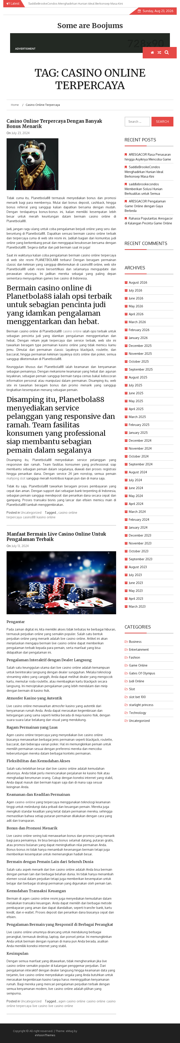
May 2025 (136, 401)
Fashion (134, 657)
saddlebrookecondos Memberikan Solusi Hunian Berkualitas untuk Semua (143, 188)
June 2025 (136, 393)
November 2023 (140, 543)
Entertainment (139, 649)
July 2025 (135, 385)
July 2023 (135, 575)
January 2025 (138, 432)
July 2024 (135, 480)
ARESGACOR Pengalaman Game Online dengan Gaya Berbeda (145, 206)
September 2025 (141, 369)
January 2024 (138, 527)
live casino (39, 1006)
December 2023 (140, 535)
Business (135, 641)
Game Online (138, 665)
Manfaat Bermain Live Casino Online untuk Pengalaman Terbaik (56, 536)
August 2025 (138, 377)
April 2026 (136, 314)
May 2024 (136, 496)
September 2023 (140, 559)
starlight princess (141, 705)
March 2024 (137, 511)
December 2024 (140, 440)
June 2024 (136, 488)
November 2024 (140, 448)
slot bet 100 (137, 697)
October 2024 (139, 456)
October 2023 (138, 551)
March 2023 (137, 606)
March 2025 (137, 417)
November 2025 (140, 353)
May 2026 (136, 306)
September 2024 (141, 464)
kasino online (46, 517)
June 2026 (136, 298)
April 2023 (136, 598)
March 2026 (137, 322)
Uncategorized (31, 512)
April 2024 (136, 504)
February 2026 (139, 330)
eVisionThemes (45, 1035)
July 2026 (135, 290)
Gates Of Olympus (142, 673)
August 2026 (138, 282)
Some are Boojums (90, 25)
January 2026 (138, 338)
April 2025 (136, 409)
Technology (137, 713)
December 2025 (140, 346)
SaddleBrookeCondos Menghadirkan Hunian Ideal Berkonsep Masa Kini (144, 171)
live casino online (61, 1006)
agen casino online (71, 1001)
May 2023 (136, 591)
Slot (132, 689)
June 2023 (136, 583)
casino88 (29, 517)
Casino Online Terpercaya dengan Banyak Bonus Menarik (54, 123)
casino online (72, 331)
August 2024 (138, 472)
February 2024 (139, 519)
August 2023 (138, 567)
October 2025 (139, 361)
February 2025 (139, 425)
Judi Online (136, 681)
